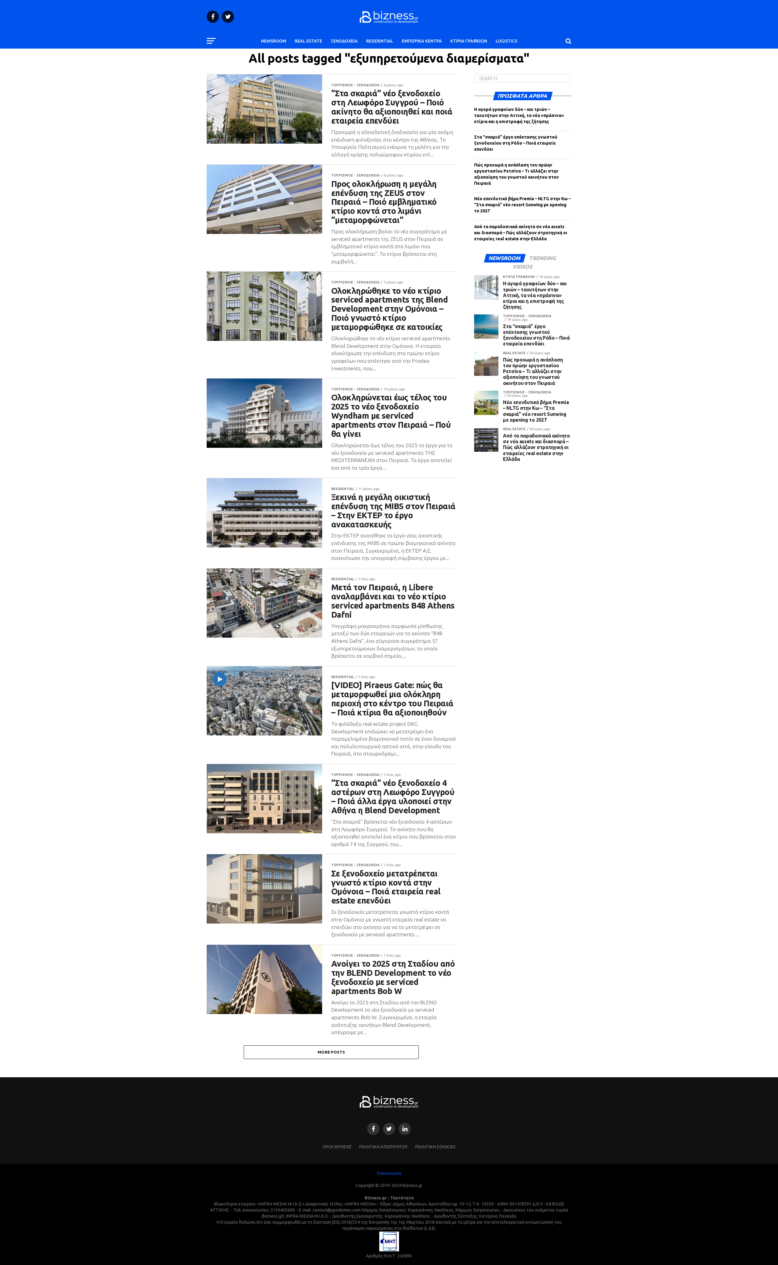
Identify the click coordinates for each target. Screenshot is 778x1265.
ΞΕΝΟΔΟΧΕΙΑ (344, 41)
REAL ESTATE (308, 41)
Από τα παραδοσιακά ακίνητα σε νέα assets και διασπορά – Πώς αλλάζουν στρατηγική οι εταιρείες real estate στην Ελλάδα (520, 232)
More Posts (331, 1052)
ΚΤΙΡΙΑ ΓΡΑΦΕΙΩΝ (468, 41)
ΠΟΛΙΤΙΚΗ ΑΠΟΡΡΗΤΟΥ (383, 1146)
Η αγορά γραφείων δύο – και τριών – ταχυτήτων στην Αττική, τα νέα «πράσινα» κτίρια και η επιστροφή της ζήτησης (519, 115)
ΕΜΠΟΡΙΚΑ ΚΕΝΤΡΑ (422, 41)
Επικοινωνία (389, 1173)
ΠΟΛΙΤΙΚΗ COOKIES (435, 1146)
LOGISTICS (506, 41)
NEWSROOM (273, 41)
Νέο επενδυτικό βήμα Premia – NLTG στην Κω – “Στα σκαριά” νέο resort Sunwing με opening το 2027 (522, 204)
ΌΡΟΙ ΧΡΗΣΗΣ (337, 1146)
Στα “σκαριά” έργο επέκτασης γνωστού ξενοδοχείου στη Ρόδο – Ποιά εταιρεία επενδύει (515, 143)
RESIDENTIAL (379, 41)
